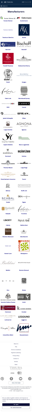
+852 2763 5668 (16, 383)
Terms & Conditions (16, 349)
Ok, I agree (16, 404)
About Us (16, 343)
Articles (16, 361)
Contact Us (4, 6)
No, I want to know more (16, 407)
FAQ (16, 346)
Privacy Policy (16, 355)
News (16, 364)
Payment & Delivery (16, 352)
